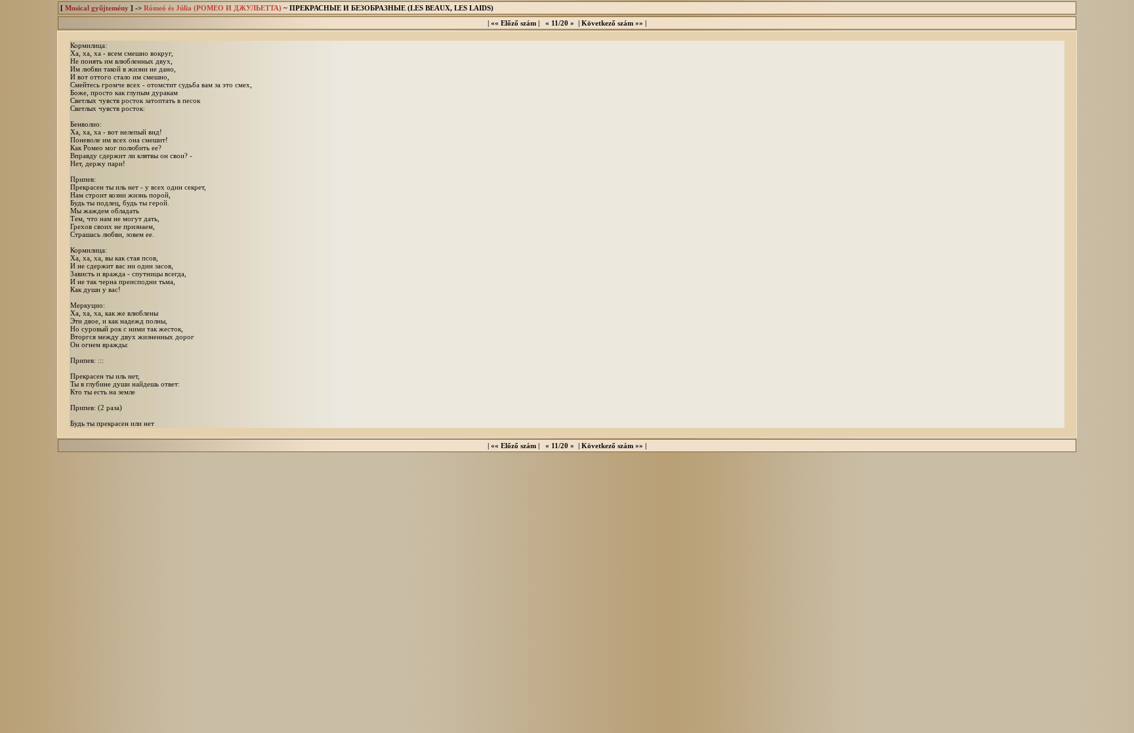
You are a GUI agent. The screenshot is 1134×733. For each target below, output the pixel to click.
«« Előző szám (513, 23)
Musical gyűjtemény (97, 8)
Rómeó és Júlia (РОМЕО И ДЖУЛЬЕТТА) (213, 8)
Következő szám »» (612, 23)
